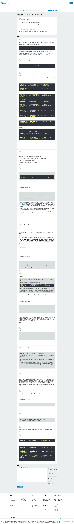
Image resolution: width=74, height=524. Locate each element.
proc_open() (33, 217)
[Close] (73, 521)
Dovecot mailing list (48, 211)
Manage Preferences (67, 521)
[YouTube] (11, 517)
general (20, 15)
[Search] (39, 10)
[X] (10, 517)
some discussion (40, 211)
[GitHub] (14, 517)
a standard (22, 209)
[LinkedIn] (13, 517)
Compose (20, 467)
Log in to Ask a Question (53, 10)
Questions (26, 7)
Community (19, 7)
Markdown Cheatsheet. (50, 473)
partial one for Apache (22, 204)
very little (44, 212)
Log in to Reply (20, 486)
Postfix (23, 212)
